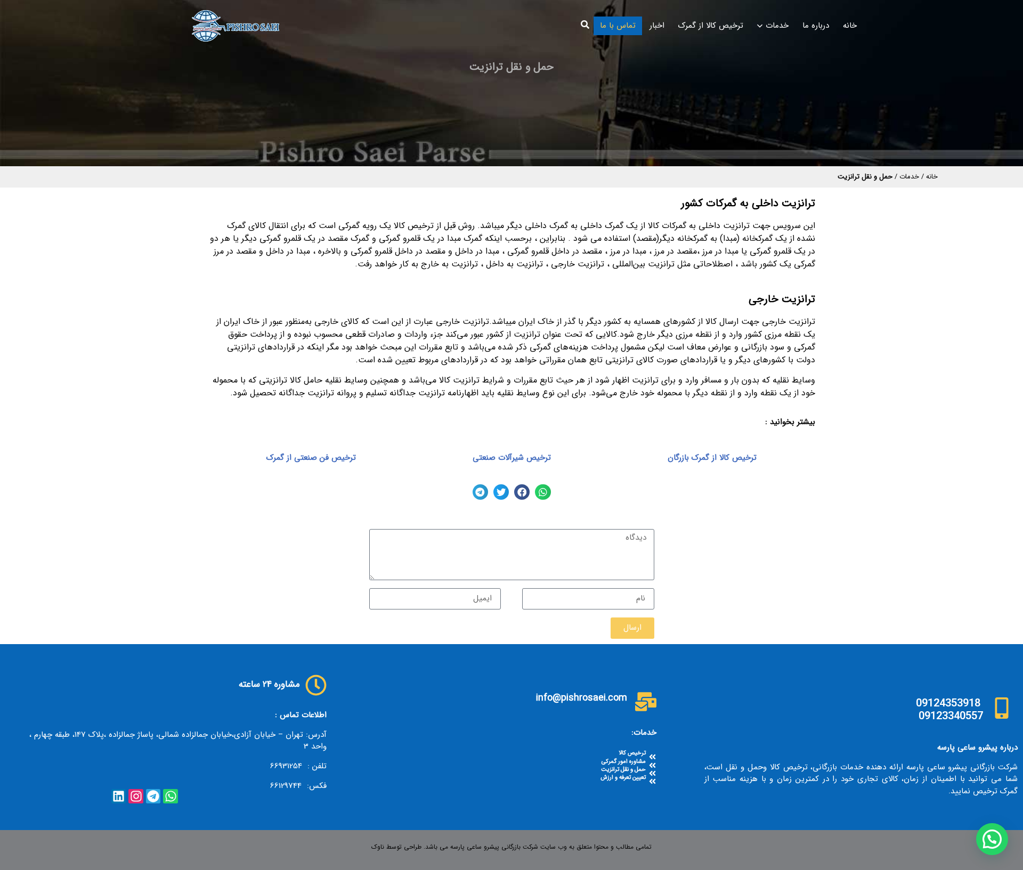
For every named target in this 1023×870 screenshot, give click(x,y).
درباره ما (815, 25)
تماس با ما (618, 25)
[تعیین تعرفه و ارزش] (652, 781)
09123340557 (951, 715)
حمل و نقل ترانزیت (623, 769)
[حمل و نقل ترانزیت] (652, 773)
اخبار (656, 25)
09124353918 (948, 702)
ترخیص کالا (632, 753)
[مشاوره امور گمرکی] (652, 765)
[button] (585, 24)
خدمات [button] (777, 25)
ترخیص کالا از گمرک (710, 25)
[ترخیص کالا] (652, 757)
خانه (850, 25)
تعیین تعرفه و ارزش (623, 777)
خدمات (909, 176)
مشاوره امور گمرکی (624, 761)
